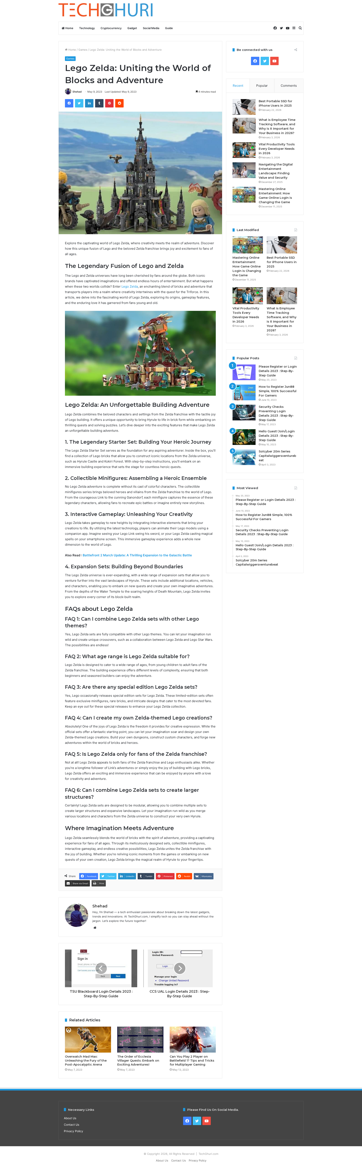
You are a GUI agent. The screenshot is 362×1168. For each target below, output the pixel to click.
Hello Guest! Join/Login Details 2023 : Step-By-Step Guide (277, 435)
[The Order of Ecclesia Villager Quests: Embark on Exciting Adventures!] (140, 1040)
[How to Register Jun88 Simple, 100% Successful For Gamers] (244, 392)
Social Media (151, 28)
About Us (70, 1118)
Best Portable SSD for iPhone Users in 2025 (282, 262)
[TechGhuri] (106, 10)
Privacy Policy (73, 1131)
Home (69, 28)
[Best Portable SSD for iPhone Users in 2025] (244, 107)
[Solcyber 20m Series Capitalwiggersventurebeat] (244, 457)
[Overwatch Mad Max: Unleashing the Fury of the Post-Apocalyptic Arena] (88, 1040)
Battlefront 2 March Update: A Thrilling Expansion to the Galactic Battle (137, 555)
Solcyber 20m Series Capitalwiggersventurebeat (277, 456)
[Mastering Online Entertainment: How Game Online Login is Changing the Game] (244, 195)
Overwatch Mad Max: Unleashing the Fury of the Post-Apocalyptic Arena (86, 1060)
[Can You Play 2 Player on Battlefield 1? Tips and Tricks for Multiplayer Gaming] (193, 1040)
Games (82, 49)
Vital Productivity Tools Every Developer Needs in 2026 (277, 148)
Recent (238, 86)
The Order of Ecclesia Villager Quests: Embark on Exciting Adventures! (138, 1060)
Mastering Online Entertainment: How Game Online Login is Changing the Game (247, 266)
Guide (169, 28)
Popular (262, 86)
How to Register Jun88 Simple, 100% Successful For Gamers (277, 391)
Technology (87, 28)
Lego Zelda (130, 286)
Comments (289, 86)
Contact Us (71, 1124)
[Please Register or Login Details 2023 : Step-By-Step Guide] (244, 372)
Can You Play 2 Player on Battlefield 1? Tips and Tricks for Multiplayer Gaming (192, 1060)
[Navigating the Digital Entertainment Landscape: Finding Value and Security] (244, 170)
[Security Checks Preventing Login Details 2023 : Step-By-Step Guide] (244, 412)
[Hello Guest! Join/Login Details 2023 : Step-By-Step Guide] (244, 437)
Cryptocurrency (111, 28)
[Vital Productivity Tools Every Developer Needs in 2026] (244, 150)
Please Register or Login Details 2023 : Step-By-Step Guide (278, 371)
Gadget (132, 28)
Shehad (77, 91)
